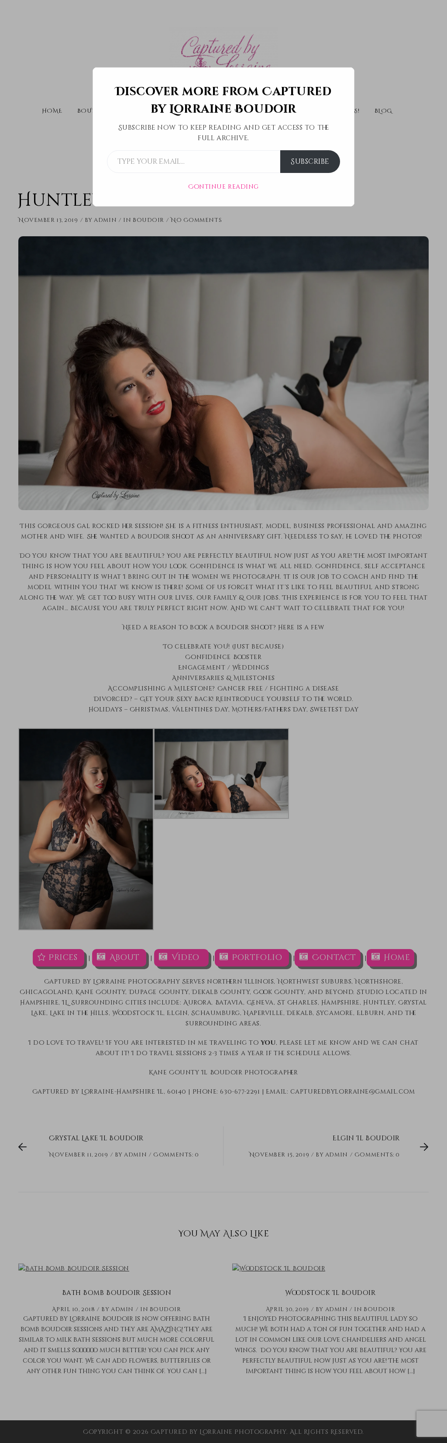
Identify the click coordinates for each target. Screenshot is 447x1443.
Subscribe (310, 161)
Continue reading (223, 187)
